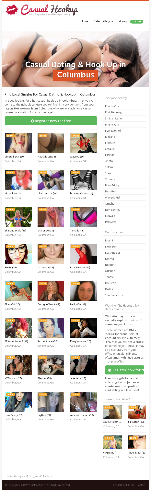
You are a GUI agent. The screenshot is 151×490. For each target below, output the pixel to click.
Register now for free (52, 120)
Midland (110, 136)
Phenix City (112, 106)
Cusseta (110, 179)
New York (111, 246)
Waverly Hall (113, 197)
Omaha (109, 203)
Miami (109, 240)
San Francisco (114, 295)
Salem (109, 167)
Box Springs (112, 209)
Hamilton (111, 191)
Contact (141, 485)
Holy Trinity (112, 185)
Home (84, 21)
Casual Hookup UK (123, 485)
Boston (109, 265)
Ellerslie (109, 155)
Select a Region (103, 21)
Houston (110, 283)
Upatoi (109, 161)
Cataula (110, 149)
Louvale (110, 216)
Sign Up (130, 21)
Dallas (109, 289)
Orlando (110, 271)
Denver (109, 258)
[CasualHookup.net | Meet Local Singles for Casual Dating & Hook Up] (42, 10)
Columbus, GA (13, 161)
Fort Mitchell (113, 130)
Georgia (18, 476)
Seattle (109, 277)
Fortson (110, 143)
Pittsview (110, 222)
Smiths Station (114, 118)
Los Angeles (113, 252)
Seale (108, 173)
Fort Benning (113, 112)
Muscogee (32, 476)
